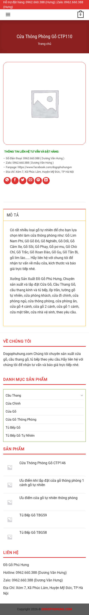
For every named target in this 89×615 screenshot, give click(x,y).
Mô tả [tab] (13, 215)
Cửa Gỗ (11, 411)
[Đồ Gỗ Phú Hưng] (44, 15)
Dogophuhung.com (18, 354)
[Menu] (8, 14)
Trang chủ (44, 44)
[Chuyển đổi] (81, 395)
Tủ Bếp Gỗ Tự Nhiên (20, 436)
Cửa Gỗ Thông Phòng (21, 419)
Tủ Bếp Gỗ (13, 428)
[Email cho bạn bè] (30, 180)
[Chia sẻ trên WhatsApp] (7, 180)
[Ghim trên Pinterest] (38, 180)
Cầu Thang (13, 395)
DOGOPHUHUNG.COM (56, 609)
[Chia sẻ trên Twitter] (22, 180)
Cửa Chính (13, 403)
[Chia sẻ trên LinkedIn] (46, 180)
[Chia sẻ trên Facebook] (15, 180)
